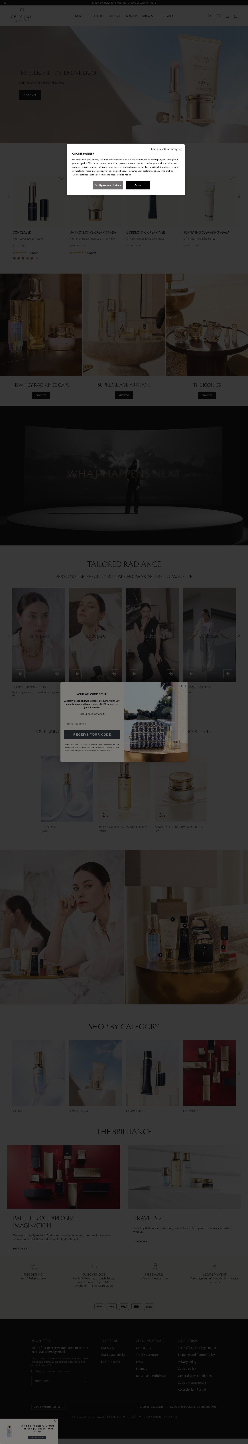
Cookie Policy (124, 174)
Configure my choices (107, 185)
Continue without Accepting (166, 149)
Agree (138, 185)
